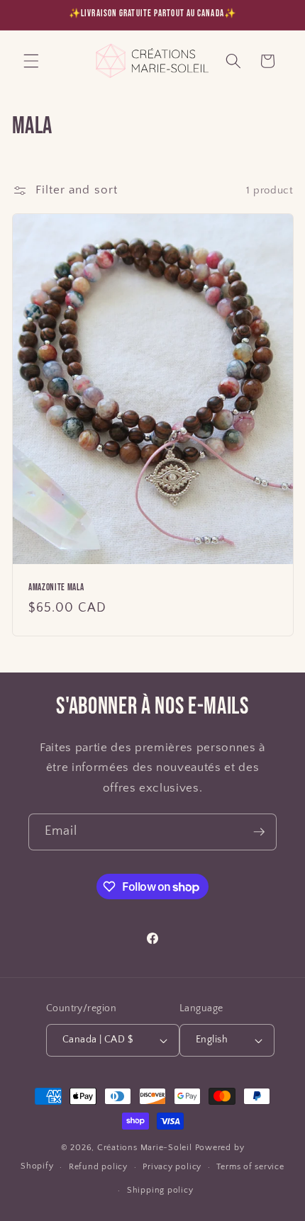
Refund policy (98, 1166)
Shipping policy (160, 1190)
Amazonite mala (56, 587)
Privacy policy (172, 1166)
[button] (31, 61)
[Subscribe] (259, 832)
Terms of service (250, 1166)
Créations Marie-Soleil (144, 1147)
